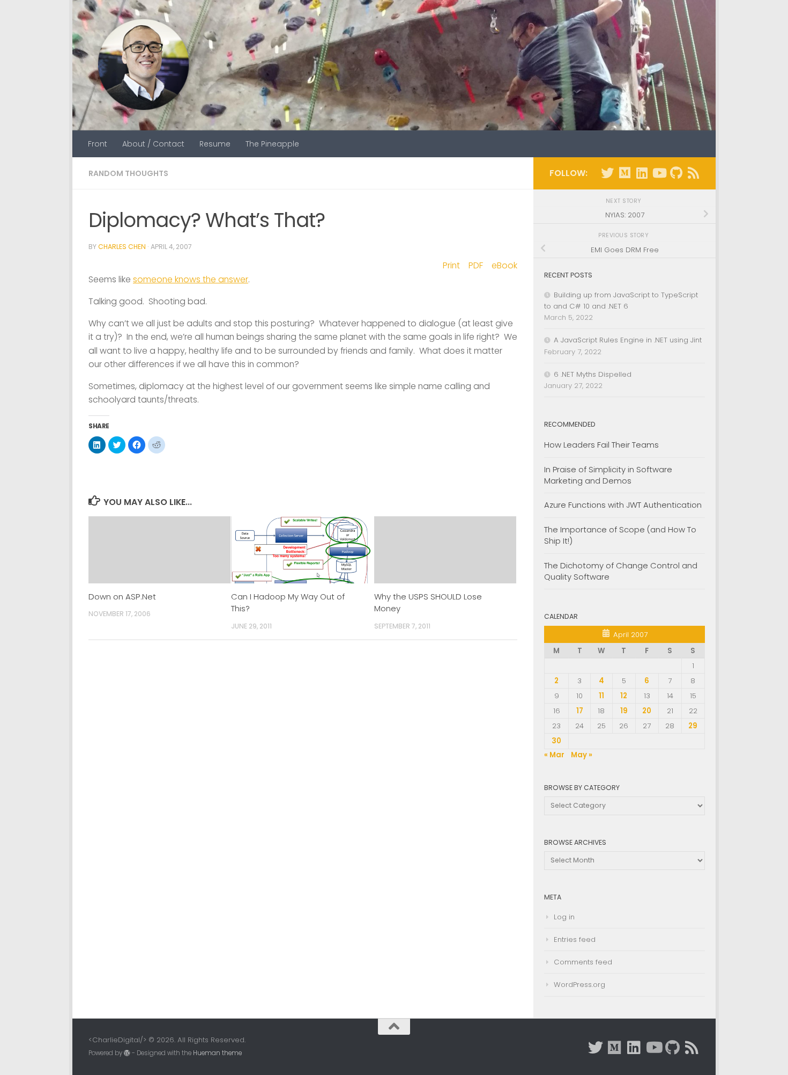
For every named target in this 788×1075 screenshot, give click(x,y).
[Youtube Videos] (658, 172)
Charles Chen (122, 246)
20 (646, 711)
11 (601, 696)
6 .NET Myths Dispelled (592, 374)
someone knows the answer (190, 279)
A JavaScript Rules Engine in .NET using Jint (628, 340)
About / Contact (153, 143)
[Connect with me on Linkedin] (641, 172)
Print (451, 265)
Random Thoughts (128, 173)
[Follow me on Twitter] (607, 172)
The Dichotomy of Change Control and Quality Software (620, 571)
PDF (476, 265)
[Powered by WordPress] (127, 1053)
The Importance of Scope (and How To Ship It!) (620, 535)
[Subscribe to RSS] (693, 172)
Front (97, 143)
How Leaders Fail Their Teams (601, 444)
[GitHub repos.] (676, 172)
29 (692, 726)
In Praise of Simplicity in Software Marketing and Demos (608, 475)
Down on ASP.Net (122, 596)
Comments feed (583, 962)
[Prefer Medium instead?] (624, 172)
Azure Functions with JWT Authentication (623, 504)
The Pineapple (272, 143)
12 (623, 696)
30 (556, 741)
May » (581, 755)
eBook (504, 265)
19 (624, 711)
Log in (564, 917)
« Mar (554, 755)
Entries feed (575, 939)
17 (579, 711)
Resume (215, 143)
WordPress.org (579, 984)
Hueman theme (217, 1053)
